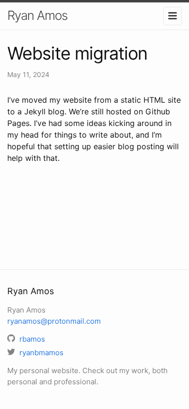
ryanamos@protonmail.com (54, 321)
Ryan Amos (37, 15)
